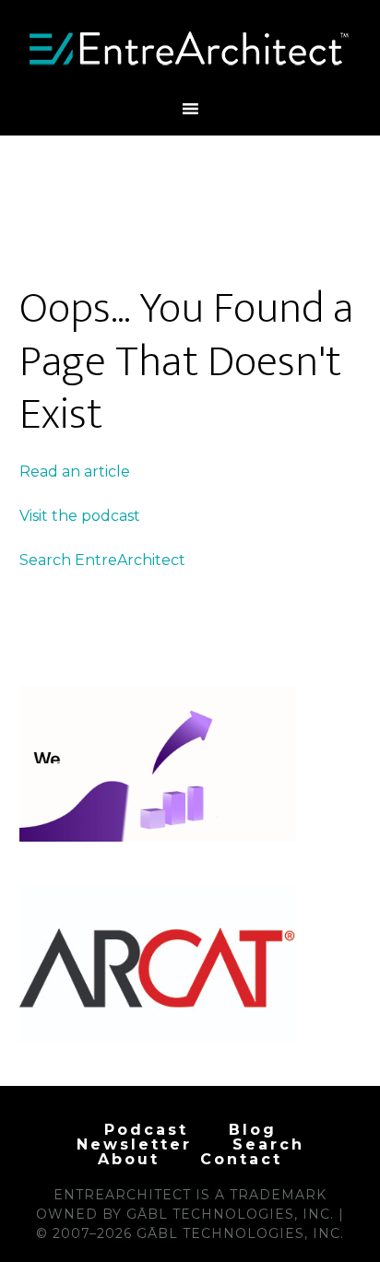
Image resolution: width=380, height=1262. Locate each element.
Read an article (74, 471)
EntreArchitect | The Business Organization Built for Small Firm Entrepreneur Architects (190, 49)
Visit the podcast (79, 516)
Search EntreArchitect (102, 560)
